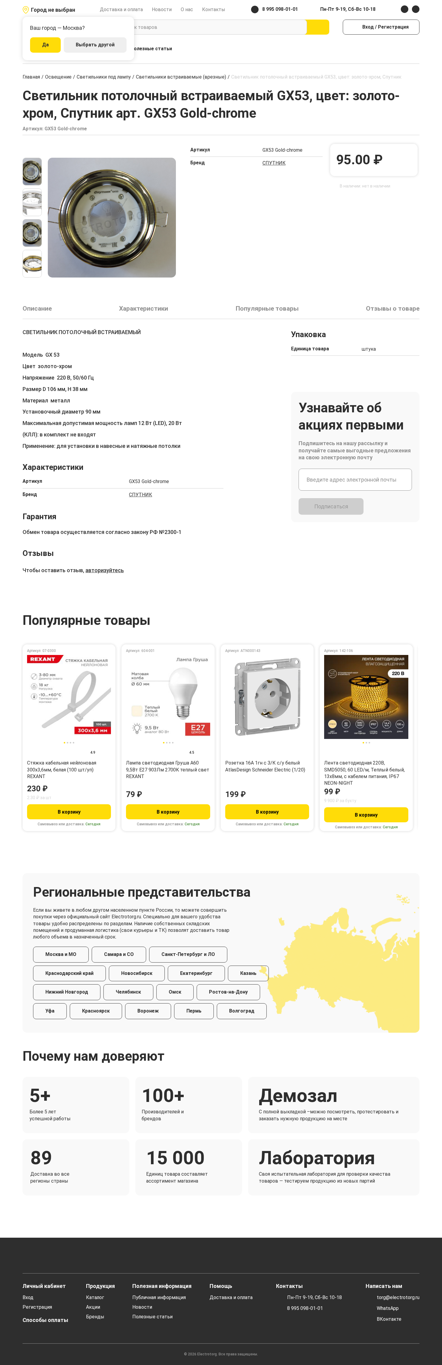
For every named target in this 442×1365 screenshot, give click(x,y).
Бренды (95, 1317)
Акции (93, 1307)
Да (45, 45)
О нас (187, 9)
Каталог (95, 1297)
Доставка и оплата (121, 9)
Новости (162, 9)
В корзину (69, 812)
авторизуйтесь (104, 570)
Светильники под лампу (104, 77)
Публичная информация (159, 1297)
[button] (32, 150)
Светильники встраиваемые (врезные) (181, 77)
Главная (31, 77)
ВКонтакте (389, 1319)
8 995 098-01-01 (305, 1308)
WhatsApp (388, 1308)
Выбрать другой (95, 45)
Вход (28, 1297)
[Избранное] (403, 49)
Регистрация (37, 1307)
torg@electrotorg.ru (398, 1297)
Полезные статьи (151, 48)
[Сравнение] (390, 49)
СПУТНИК (274, 163)
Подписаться (331, 506)
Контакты (213, 9)
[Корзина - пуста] (416, 49)
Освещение (58, 77)
